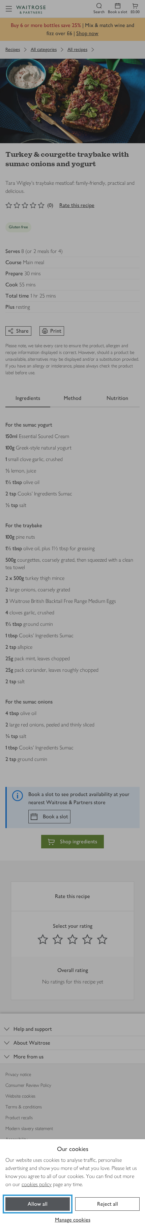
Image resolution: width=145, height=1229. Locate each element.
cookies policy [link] (37, 1184)
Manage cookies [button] (72, 1220)
